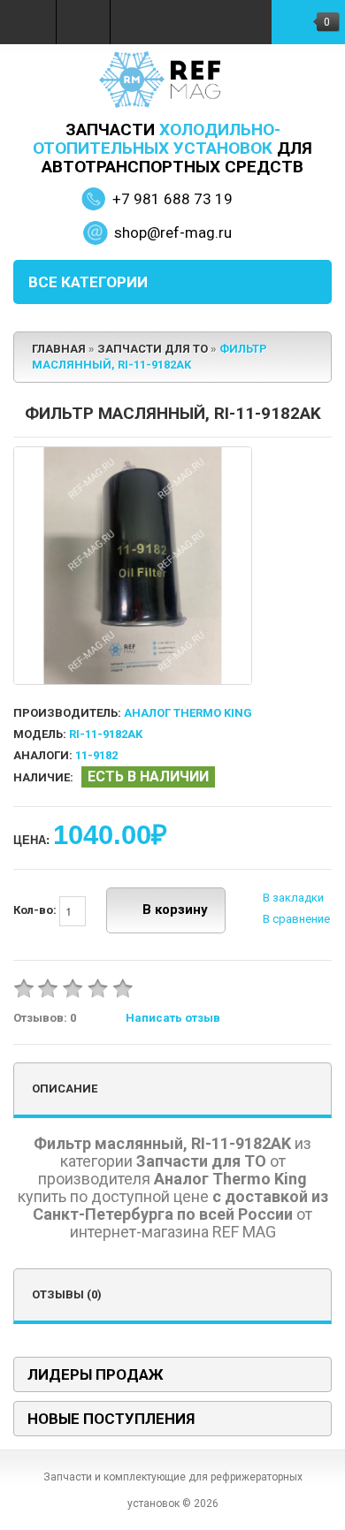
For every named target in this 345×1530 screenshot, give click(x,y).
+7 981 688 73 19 (172, 199)
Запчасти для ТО (152, 348)
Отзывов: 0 (44, 1017)
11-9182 (96, 755)
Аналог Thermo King (188, 712)
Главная (59, 348)
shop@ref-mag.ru (173, 232)
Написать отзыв (173, 1017)
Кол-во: (36, 910)
